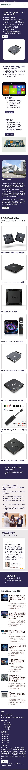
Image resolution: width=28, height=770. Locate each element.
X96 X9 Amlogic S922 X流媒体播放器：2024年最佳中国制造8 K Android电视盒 (16, 598)
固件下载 (6, 734)
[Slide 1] (11, 567)
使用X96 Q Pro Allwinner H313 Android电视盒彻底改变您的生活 (16, 694)
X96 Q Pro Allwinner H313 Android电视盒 (12, 282)
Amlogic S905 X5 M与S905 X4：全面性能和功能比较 (16, 632)
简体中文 (5, 1)
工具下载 (6, 742)
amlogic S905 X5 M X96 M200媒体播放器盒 (12, 252)
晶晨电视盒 (7, 723)
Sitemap (9, 765)
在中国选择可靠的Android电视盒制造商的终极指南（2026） (16, 661)
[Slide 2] (14, 567)
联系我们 (5, 208)
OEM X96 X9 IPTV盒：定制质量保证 (17, 647)
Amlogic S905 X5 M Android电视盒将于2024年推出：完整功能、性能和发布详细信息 (17, 678)
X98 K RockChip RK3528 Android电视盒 (12, 400)
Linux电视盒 (7, 729)
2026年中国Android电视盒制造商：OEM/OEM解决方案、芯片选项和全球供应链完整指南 (17, 615)
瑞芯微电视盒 (7, 725)
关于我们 (6, 736)
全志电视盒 (7, 727)
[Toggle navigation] (25, 4)
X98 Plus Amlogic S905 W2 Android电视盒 (12, 461)
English (14, 1)
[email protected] (7, 716)
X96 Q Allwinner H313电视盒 (9, 311)
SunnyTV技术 (16, 764)
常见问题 (6, 740)
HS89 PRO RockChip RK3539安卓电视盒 (12, 341)
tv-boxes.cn (6, 4)
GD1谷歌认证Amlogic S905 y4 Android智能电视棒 (14, 430)
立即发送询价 (9, 112)
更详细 (5, 36)
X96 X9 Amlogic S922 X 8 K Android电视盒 (12, 371)
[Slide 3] (17, 567)
